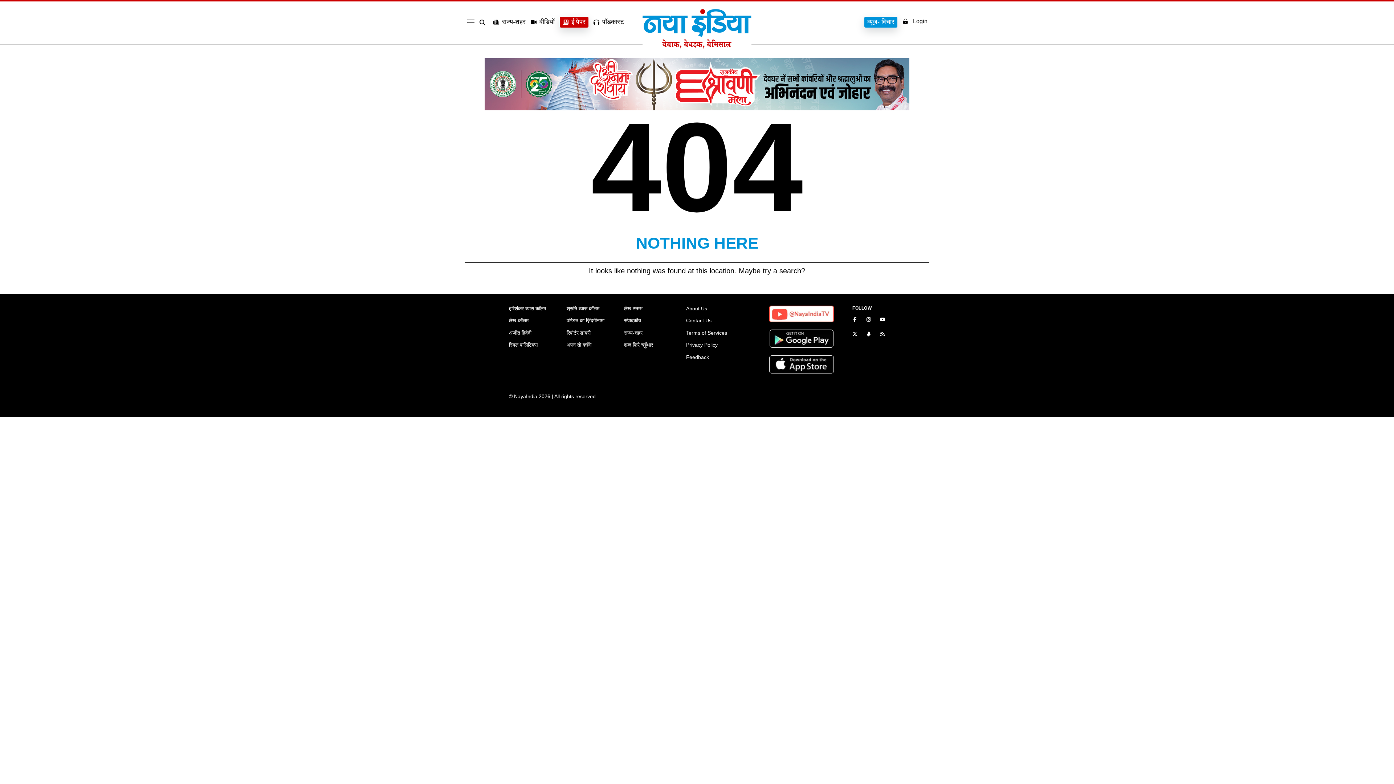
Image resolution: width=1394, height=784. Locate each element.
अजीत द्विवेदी (520, 333)
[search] (484, 22)
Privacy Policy (702, 345)
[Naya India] (697, 46)
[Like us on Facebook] (854, 320)
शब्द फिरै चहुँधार (638, 345)
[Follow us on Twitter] (854, 335)
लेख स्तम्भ (633, 308)
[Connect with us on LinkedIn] (868, 335)
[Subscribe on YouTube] (882, 320)
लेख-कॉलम (519, 320)
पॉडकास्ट (613, 21)
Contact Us (699, 320)
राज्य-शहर (514, 21)
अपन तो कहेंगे (579, 345)
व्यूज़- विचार (880, 21)
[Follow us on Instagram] (868, 320)
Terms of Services (706, 333)
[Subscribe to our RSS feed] (882, 335)
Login (920, 21)
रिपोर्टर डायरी (579, 333)
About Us (696, 308)
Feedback (697, 357)
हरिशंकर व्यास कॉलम (527, 308)
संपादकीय (632, 320)
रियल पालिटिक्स (523, 345)
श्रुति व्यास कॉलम (583, 308)
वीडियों (547, 21)
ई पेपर (578, 21)
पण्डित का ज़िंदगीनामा (585, 320)
